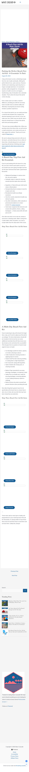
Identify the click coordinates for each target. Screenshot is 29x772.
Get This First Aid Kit (9, 154)
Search (4, 587)
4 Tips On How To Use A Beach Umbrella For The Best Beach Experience (16, 617)
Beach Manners (10, 41)
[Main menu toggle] (20, 2)
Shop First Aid (9, 507)
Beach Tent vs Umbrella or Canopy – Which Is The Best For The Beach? (17, 623)
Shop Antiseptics (12, 275)
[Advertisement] (14, 26)
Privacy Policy (14, 756)
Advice (17, 41)
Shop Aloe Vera (10, 480)
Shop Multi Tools (12, 319)
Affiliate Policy (14, 758)
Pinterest (10, 706)
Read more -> (10, 134)
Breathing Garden (21, 765)
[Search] (25, 590)
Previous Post (14, 571)
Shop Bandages (12, 253)
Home (3, 41)
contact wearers (16, 205)
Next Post (14, 575)
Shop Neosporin (12, 297)
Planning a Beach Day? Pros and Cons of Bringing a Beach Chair (17, 601)
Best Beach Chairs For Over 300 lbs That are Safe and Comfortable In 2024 (18, 631)
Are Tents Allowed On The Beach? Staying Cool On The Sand (17, 609)
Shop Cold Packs (10, 453)
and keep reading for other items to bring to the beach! (13, 146)
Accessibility (14, 754)
